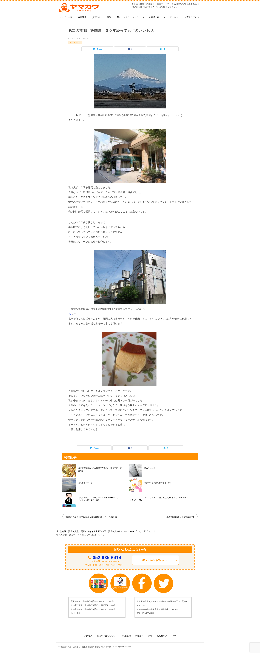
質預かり (96, 17)
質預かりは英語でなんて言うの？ (158, 483)
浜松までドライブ (85, 483)
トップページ (65, 17)
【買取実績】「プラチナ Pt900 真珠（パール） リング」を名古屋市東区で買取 (99, 499)
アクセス (174, 17)
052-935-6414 (107, 557)
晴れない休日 (149, 468)
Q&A (174, 635)
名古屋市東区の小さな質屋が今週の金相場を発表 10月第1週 (91, 517)
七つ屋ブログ (75, 43)
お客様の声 (154, 17)
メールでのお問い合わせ (157, 560)
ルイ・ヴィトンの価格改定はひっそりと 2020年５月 (166, 498)
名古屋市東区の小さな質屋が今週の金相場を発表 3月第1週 (100, 469)
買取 (109, 17)
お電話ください (191, 17)
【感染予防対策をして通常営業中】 (180, 517)
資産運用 (82, 17)
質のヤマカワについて (127, 17)
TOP (97, 531)
